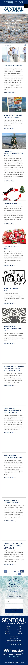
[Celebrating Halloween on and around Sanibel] (14, 397)
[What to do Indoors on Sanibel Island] (14, 104)
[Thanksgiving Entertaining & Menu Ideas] (14, 315)
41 (18, 571)
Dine (8, 628)
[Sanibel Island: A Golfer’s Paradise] (14, 490)
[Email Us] (21, 644)
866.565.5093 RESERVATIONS (14, 640)
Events (8, 626)
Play (20, 626)
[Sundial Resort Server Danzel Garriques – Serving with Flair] (14, 356)
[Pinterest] (13, 644)
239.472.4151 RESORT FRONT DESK (14, 641)
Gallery (8, 629)
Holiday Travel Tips (12, 204)
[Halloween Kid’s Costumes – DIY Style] (14, 445)
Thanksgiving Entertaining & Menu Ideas (13, 328)
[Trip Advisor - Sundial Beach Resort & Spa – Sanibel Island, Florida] (14, 651)
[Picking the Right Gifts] (14, 236)
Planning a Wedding (13, 65)
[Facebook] (6, 644)
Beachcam (20, 629)
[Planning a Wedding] (14, 54)
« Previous (5, 571)
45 (16, 574)
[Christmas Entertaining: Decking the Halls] (14, 141)
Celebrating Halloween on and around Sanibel (12, 410)
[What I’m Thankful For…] (14, 278)
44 (12, 574)
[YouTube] (11, 644)
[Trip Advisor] (18, 644)
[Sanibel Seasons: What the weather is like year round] (14, 533)
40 (15, 571)
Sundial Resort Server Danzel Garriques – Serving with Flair (14, 369)
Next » (19, 574)
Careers (20, 633)
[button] (26, 6)
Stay (20, 628)
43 (9, 574)
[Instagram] (15, 644)
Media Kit (7, 633)
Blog (20, 631)
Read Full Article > (9, 92)
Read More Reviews (14, 656)
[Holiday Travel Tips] (14, 193)
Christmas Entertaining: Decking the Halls (14, 153)
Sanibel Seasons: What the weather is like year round (14, 546)
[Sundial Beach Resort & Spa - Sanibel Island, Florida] (14, 9)
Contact (7, 631)
